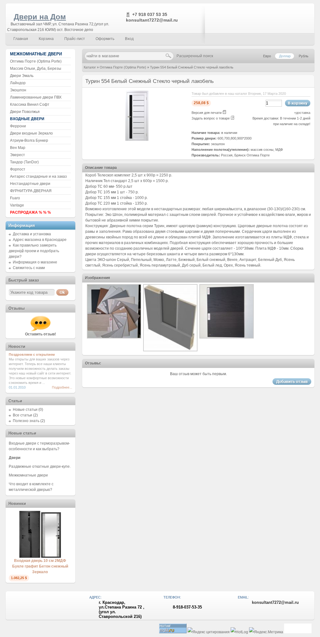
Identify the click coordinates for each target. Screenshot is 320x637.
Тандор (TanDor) (24, 162)
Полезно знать (26, 421)
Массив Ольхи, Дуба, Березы (35, 68)
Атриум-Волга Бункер (29, 140)
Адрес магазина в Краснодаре (40, 239)
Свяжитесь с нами (29, 268)
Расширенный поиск (195, 56)
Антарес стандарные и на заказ (38, 176)
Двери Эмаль (21, 76)
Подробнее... (62, 387)
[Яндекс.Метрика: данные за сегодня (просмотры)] (266, 632)
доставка (303, 113)
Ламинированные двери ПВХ (36, 97)
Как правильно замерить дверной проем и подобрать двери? (34, 251)
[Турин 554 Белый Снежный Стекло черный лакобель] (136, 139)
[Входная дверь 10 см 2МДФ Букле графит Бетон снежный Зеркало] (40, 556)
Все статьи (22, 415)
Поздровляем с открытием (32, 354)
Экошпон (18, 90)
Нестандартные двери (30, 183)
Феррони (18, 126)
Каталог (90, 67)
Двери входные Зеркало (31, 133)
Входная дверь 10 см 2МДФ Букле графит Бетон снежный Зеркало (40, 566)
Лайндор (18, 83)
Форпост (17, 169)
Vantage (17, 205)
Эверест (17, 155)
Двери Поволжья (25, 112)
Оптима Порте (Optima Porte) (123, 67)
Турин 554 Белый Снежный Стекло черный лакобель (191, 67)
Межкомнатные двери (28, 475)
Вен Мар (17, 147)
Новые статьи (25, 409)
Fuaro (15, 198)
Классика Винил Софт (29, 104)
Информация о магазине (35, 262)
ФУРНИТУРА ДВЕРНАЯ (31, 191)
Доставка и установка (32, 234)
